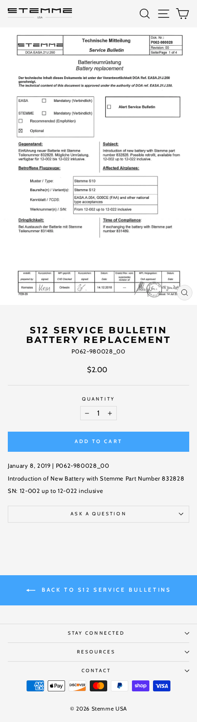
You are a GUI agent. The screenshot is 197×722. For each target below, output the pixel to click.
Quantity (98, 399)
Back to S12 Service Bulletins (105, 589)
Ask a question (98, 514)
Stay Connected (96, 633)
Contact (96, 671)
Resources (96, 652)
